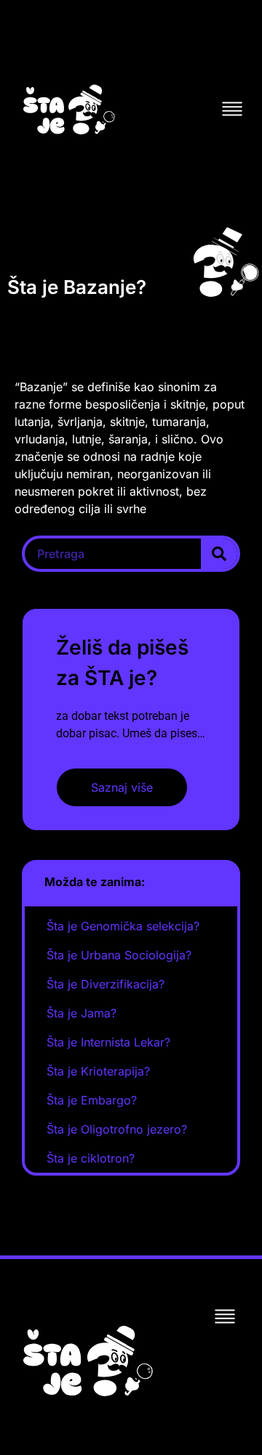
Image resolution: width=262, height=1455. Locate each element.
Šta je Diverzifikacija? (105, 984)
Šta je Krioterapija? (98, 1071)
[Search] (219, 553)
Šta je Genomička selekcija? (123, 926)
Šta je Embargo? (92, 1100)
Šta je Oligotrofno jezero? (117, 1129)
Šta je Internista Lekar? (108, 1042)
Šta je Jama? (81, 1013)
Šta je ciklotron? (91, 1158)
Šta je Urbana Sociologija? (119, 955)
